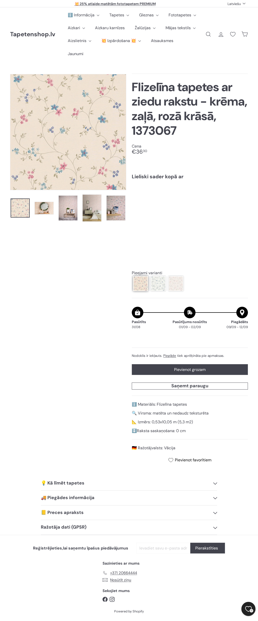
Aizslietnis (77, 40)
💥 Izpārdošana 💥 (119, 40)
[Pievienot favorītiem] (241, 193)
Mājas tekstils (179, 27)
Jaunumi (75, 53)
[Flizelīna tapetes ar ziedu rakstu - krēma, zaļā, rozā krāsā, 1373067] (190, 201)
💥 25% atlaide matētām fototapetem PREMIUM (115, 3)
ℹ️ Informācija (81, 15)
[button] (140, 283)
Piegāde (169, 356)
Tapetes (117, 15)
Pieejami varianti (147, 272)
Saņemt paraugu (189, 386)
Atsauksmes (162, 40)
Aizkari (74, 27)
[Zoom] (68, 132)
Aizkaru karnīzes (110, 27)
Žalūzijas (143, 27)
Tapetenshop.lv (32, 34)
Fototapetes (180, 15)
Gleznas (147, 15)
